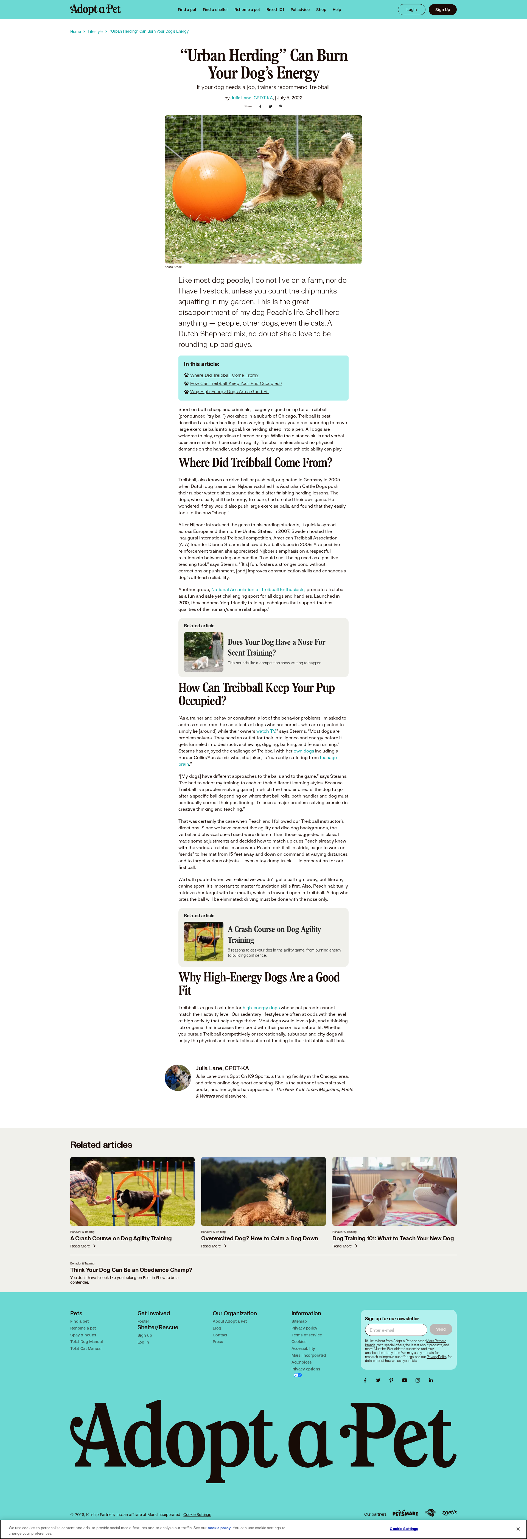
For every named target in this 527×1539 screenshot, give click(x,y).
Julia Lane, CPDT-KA (252, 97)
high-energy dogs (261, 1007)
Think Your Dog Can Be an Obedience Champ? (131, 1270)
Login (412, 9)
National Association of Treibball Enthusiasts (257, 589)
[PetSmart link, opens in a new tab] (405, 1512)
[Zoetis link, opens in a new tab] (449, 1513)
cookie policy (219, 1528)
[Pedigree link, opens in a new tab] (430, 1513)
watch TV (265, 731)
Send (441, 1329)
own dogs (304, 750)
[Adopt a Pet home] (95, 9)
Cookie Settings (197, 1514)
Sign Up (442, 9)
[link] (247, 9)
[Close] (518, 1529)
